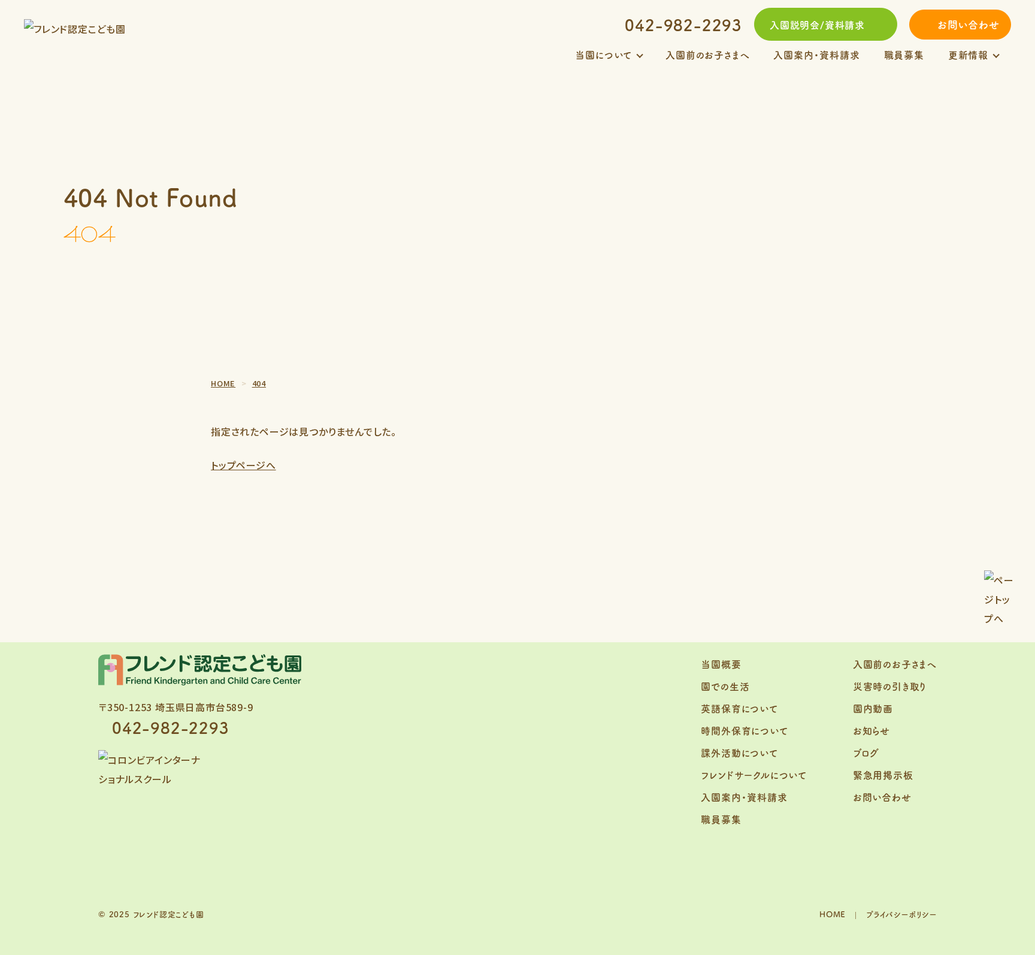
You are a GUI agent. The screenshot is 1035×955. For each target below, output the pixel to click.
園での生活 (725, 686)
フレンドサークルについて (754, 774)
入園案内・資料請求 (816, 54)
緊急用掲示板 (883, 774)
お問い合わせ (968, 24)
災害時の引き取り (890, 686)
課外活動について (739, 752)
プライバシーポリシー (901, 914)
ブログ (866, 752)
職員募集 (904, 54)
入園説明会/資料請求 (817, 24)
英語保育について (739, 708)
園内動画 (873, 708)
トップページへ (243, 465)
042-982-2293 (683, 24)
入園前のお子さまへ (707, 54)
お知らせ (871, 730)
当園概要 (721, 663)
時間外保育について (744, 730)
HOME (832, 914)
